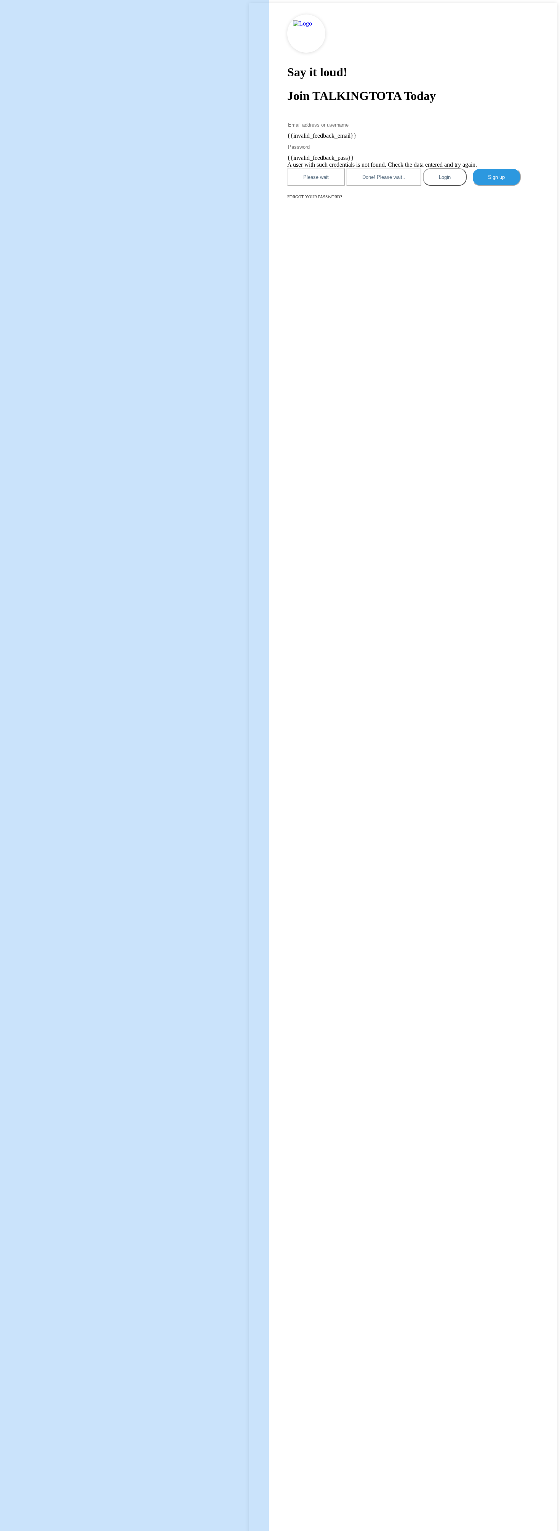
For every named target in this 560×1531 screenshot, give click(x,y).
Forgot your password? (314, 197)
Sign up (496, 177)
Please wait (316, 177)
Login (445, 177)
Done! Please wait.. (383, 177)
